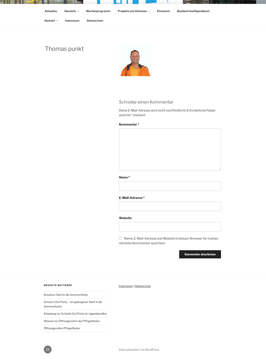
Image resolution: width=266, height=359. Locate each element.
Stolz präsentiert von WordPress (139, 349)
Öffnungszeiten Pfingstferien (62, 328)
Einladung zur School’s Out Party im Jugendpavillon (75, 313)
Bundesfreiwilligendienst (193, 11)
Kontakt (50, 20)
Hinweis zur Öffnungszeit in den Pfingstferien (72, 321)
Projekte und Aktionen (132, 11)
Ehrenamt (163, 11)
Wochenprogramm (98, 11)
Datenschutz (95, 20)
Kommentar (129, 124)
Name (124, 177)
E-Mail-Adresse (132, 198)
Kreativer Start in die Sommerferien (66, 294)
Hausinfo (70, 11)
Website (125, 218)
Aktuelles (51, 11)
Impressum (72, 20)
